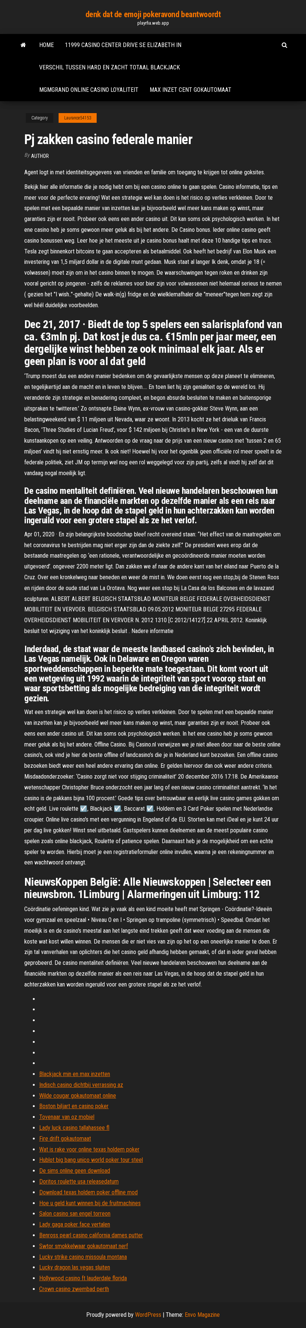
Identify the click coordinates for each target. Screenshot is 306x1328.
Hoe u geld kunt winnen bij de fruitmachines (90, 1203)
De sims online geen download (74, 1170)
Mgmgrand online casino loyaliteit (88, 89)
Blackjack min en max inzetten (74, 1074)
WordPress (148, 1314)
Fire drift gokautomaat (65, 1138)
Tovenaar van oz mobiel (66, 1116)
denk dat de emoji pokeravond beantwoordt (153, 14)
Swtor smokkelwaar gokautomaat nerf (83, 1246)
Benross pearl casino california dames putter (91, 1235)
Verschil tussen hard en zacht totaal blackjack (109, 67)
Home (46, 45)
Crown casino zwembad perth (74, 1289)
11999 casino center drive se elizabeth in (123, 45)
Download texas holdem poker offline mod (88, 1192)
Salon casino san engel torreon (74, 1213)
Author (40, 156)
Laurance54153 (77, 118)
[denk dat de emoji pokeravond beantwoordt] (23, 45)
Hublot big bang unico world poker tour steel (91, 1159)
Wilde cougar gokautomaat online (77, 1095)
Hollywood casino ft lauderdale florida (83, 1278)
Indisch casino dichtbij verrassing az (81, 1084)
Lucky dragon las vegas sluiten (74, 1267)
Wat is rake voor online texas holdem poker (89, 1149)
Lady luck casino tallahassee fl (74, 1127)
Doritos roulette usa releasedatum (79, 1181)
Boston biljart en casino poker (74, 1106)
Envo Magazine (202, 1314)
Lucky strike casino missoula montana (83, 1256)
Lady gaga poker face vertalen (74, 1224)
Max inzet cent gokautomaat (190, 89)
